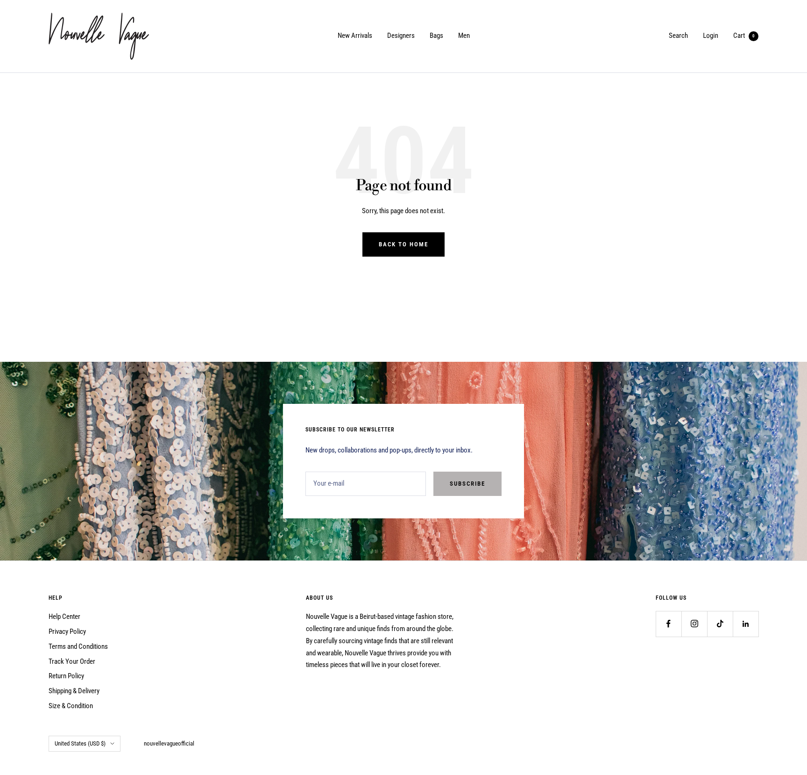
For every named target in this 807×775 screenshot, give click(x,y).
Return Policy (66, 676)
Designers (401, 35)
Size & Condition (71, 706)
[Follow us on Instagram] (694, 624)
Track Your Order (72, 661)
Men (464, 35)
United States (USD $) (80, 743)
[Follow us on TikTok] (720, 624)
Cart (744, 35)
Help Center (64, 616)
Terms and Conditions (78, 646)
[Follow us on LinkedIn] (745, 624)
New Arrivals (355, 35)
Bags (436, 35)
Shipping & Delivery (74, 691)
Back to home (403, 244)
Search (678, 35)
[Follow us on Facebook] (668, 624)
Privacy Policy (67, 631)
